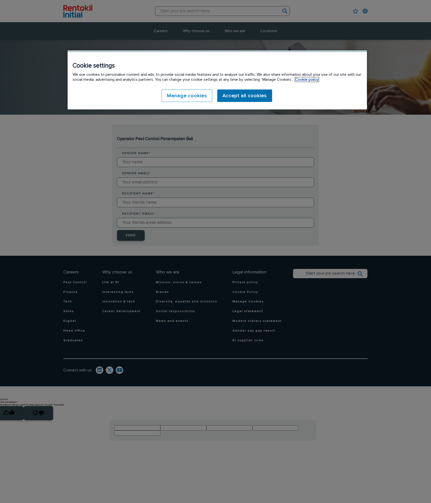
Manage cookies (187, 95)
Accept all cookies (244, 95)
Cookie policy (307, 80)
